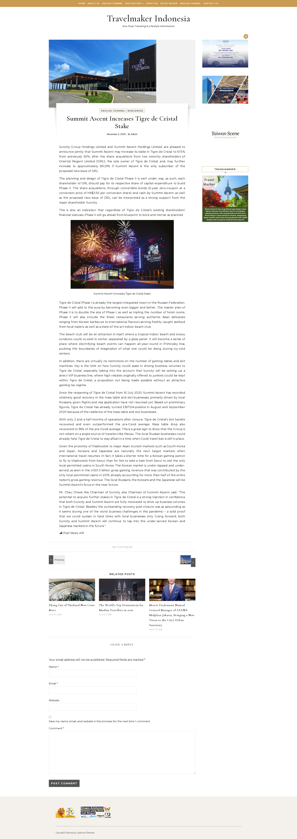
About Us (94, 3)
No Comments (122, 547)
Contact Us (210, 3)
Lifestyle (152, 3)
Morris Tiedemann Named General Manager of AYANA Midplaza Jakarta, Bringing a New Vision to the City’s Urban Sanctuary (172, 615)
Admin (134, 134)
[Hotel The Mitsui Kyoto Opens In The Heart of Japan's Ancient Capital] (56, 559)
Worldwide (135, 111)
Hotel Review (169, 3)
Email (53, 683)
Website (54, 700)
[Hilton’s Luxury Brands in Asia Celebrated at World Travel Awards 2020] (187, 561)
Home (82, 3)
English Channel (112, 3)
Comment (56, 728)
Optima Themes (85, 832)
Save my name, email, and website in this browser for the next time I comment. (99, 721)
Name (54, 666)
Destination (133, 3)
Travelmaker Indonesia (148, 18)
